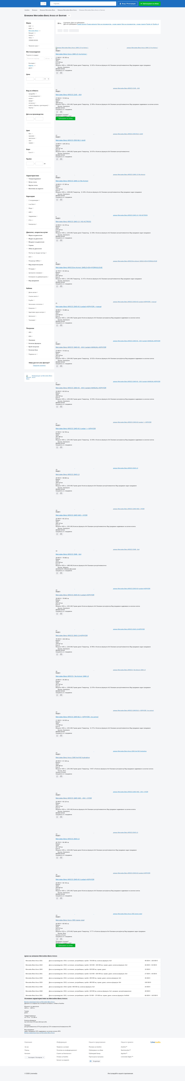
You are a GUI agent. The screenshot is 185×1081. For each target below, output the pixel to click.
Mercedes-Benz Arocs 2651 (34, 973)
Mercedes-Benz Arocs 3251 (34, 960)
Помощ (27, 1050)
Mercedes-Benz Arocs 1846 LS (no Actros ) (71, 54)
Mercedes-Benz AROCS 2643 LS (67, 474)
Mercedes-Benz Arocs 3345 (34, 987)
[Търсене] (52, 3)
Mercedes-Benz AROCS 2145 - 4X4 (68, 95)
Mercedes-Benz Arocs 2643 (34, 965)
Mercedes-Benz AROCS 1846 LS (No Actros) (72, 181)
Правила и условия (63, 1047)
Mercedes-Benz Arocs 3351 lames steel (70, 920)
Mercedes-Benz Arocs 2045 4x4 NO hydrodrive (73, 757)
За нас (27, 1047)
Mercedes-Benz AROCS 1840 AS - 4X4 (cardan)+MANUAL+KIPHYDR (81, 347)
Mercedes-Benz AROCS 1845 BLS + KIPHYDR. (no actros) (77, 717)
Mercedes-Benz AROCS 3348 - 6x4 (68, 554)
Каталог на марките (63, 1060)
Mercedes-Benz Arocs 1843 (34, 969)
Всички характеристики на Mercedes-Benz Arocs (39, 1002)
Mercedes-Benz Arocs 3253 (34, 982)
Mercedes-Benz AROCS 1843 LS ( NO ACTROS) (73, 222)
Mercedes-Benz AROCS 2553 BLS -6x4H (70, 140)
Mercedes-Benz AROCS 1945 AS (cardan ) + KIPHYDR (76, 429)
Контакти (27, 1053)
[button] (57, 73)
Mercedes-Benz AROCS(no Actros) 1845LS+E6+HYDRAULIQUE (79, 267)
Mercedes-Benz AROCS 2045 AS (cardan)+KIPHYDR (75, 595)
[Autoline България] (31, 3)
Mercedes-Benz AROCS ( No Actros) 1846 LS (72, 676)
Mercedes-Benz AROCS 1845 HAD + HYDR (71, 515)
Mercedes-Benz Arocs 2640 (34, 978)
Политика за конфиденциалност (67, 1050)
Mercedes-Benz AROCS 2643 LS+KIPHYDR (72, 635)
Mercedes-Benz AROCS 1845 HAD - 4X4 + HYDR (74, 798)
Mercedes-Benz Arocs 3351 (34, 995)
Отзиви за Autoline (62, 1057)
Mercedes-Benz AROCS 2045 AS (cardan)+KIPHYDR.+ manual (78, 307)
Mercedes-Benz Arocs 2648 (34, 991)
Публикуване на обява (65, 118)
